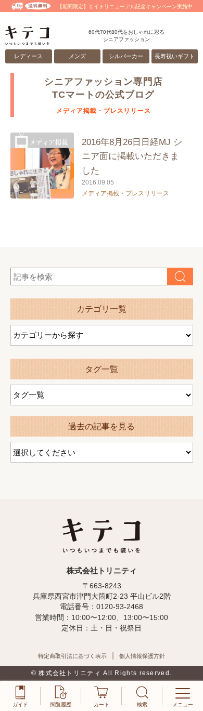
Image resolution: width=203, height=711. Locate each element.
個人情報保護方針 (142, 656)
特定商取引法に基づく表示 (72, 656)
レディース (28, 56)
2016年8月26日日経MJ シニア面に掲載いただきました (132, 156)
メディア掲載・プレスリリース (125, 193)
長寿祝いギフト (175, 56)
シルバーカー (126, 56)
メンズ (77, 56)
